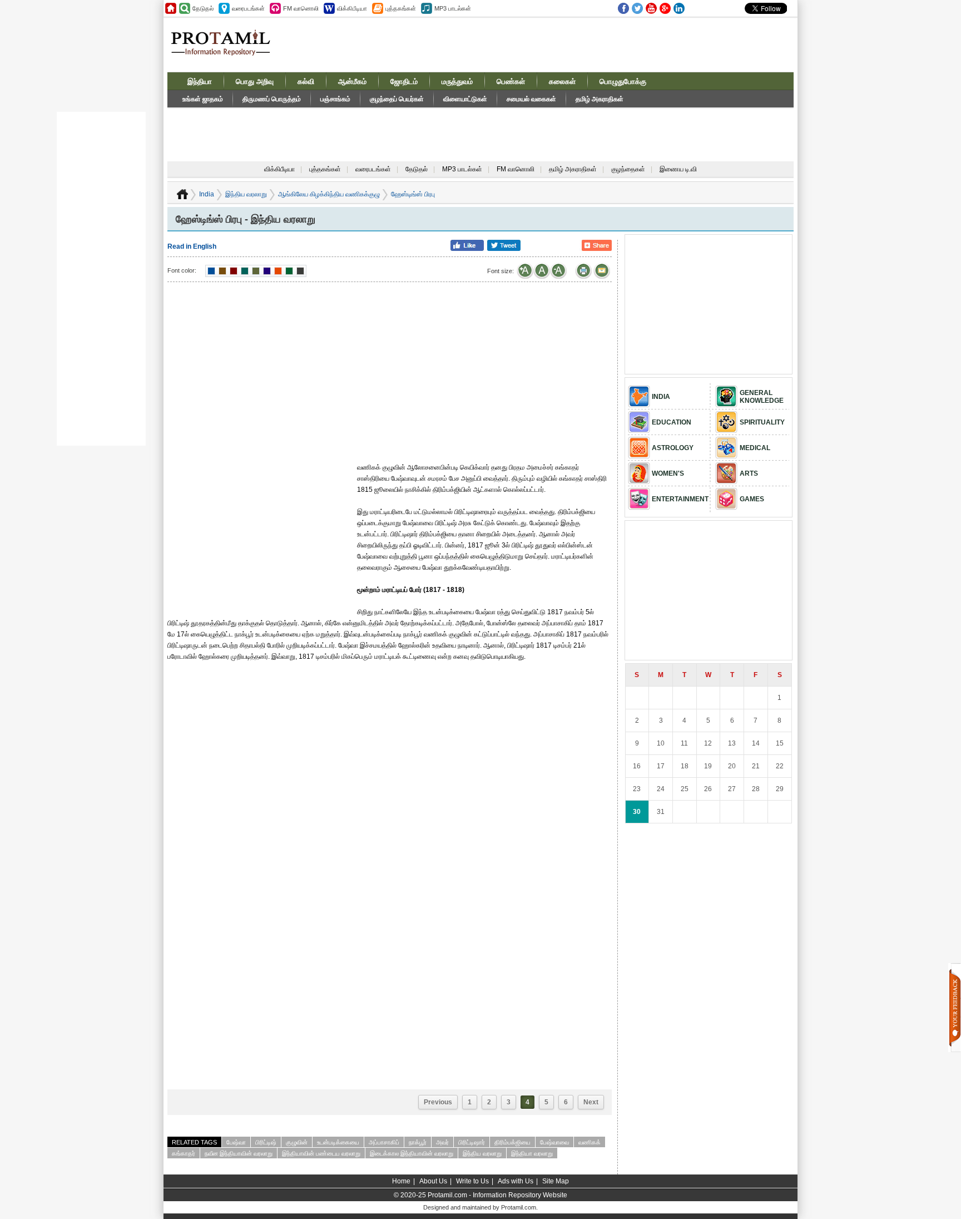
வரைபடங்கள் (373, 169)
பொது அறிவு (255, 81)
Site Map (555, 1181)
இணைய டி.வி (678, 169)
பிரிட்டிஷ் (265, 1142)
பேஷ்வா (236, 1142)
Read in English (191, 246)
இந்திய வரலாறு (246, 194)
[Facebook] (623, 8)
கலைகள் (562, 81)
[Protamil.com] (170, 8)
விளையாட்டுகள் (465, 99)
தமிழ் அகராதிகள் (599, 99)
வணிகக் (589, 1142)
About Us (433, 1181)
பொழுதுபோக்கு (623, 81)
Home (401, 1181)
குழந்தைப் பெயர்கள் (397, 99)
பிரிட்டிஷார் (471, 1142)
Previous (438, 1102)
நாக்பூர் (418, 1142)
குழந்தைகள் (628, 169)
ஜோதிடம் (404, 81)
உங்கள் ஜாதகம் (202, 99)
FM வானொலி (515, 169)
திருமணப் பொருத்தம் (271, 99)
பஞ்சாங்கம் (335, 99)
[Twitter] (637, 8)
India (206, 194)
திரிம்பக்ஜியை (512, 1142)
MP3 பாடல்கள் (462, 169)
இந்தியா (199, 81)
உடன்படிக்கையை (338, 1142)
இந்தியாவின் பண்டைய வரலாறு (321, 1153)
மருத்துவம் (457, 81)
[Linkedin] (679, 8)
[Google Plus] (665, 8)
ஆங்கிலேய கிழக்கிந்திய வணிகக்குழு (329, 194)
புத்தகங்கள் (325, 169)
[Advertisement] (565, 44)
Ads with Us (515, 1181)
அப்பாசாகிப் (384, 1142)
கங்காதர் (183, 1153)
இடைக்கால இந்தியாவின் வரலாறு (411, 1153)
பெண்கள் (511, 81)
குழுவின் (297, 1142)
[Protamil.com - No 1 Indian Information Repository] (225, 48)
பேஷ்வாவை (554, 1142)
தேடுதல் (416, 169)
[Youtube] (651, 8)
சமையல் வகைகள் (531, 99)
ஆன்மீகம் (352, 81)
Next (590, 1102)
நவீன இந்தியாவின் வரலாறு (239, 1153)
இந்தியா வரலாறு (532, 1153)
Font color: (181, 270)
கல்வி (306, 81)
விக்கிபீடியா (279, 169)
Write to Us (472, 1181)
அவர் (442, 1142)
